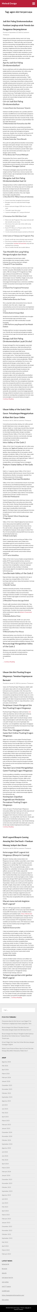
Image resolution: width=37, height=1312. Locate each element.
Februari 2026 (6, 1077)
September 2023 (7, 1191)
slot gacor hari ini (7, 1277)
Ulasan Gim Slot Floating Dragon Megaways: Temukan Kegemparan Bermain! (17, 676)
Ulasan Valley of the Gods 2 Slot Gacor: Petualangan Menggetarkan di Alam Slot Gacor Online (18, 413)
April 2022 (5, 1246)
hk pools (4, 1268)
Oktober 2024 (6, 1140)
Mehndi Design (9, 3)
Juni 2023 (5, 1203)
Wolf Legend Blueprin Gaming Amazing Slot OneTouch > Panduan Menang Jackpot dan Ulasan (18, 841)
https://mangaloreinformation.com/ (13, 1295)
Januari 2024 (6, 1175)
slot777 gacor (6, 1286)
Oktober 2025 (6, 1093)
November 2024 (7, 1136)
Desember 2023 (7, 1179)
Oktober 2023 (6, 1187)
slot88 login (6, 1291)
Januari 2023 (6, 1222)
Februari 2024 (6, 1171)
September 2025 (7, 1097)
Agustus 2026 (6, 1062)
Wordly (27, 1307)
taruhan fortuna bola (20, 243)
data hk (4, 1273)
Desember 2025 (7, 1085)
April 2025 (5, 1117)
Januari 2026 (6, 1081)
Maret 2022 (6, 1250)
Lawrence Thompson (25, 420)
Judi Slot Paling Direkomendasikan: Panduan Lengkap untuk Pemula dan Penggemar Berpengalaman (18, 25)
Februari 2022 (6, 1254)
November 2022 (7, 1230)
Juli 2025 (5, 1105)
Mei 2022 (5, 1242)
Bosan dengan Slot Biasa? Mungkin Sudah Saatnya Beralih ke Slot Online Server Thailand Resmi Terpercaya (17, 1036)
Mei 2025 (5, 1113)
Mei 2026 (5, 1066)
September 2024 (7, 1144)
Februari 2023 (6, 1218)
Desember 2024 (7, 1132)
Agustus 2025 (6, 1101)
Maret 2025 (6, 1120)
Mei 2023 (5, 1207)
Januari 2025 (6, 1128)
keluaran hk (5, 1264)
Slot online (5, 1300)
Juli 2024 (5, 1152)
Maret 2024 (6, 1167)
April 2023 (5, 1211)
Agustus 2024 (6, 1148)
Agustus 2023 (6, 1195)
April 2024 (5, 1164)
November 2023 (7, 1183)
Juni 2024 (5, 1156)
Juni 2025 (5, 1109)
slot (30, 712)
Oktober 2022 (6, 1234)
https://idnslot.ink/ (26, 913)
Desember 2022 (7, 1226)
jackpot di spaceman (26, 612)
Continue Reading (8, 399)
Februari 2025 (6, 1124)
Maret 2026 (6, 1073)
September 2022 (7, 1238)
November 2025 (7, 1089)
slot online (5, 1282)
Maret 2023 (6, 1215)
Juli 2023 (5, 1199)
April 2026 (5, 1069)
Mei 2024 (5, 1160)
